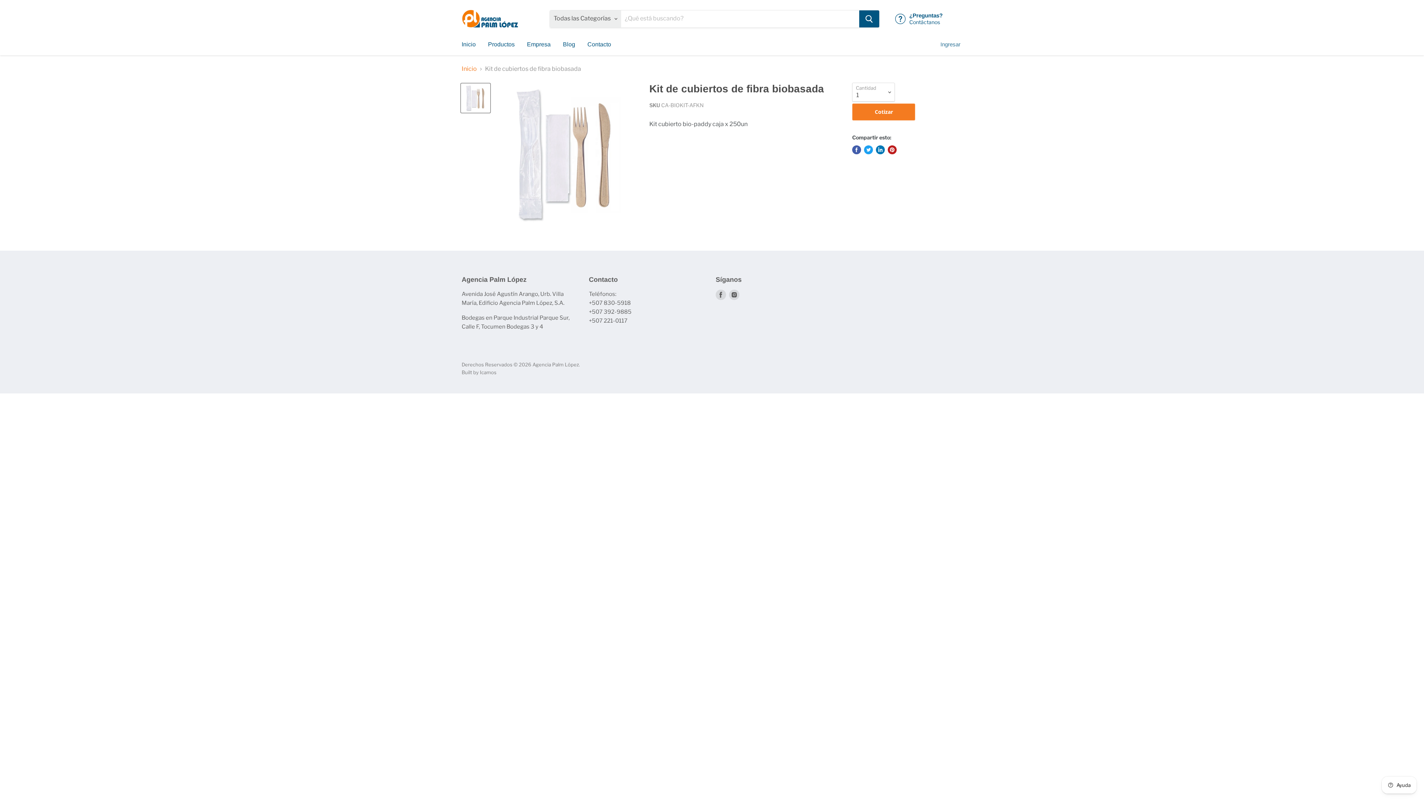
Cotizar (884, 111)
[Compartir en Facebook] (856, 149)
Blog (569, 44)
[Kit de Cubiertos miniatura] (475, 98)
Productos (501, 44)
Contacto (599, 44)
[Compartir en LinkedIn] (880, 149)
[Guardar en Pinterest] (892, 149)
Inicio (469, 44)
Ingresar (950, 44)
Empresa (539, 44)
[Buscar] (869, 18)
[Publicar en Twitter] (868, 149)
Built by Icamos (479, 372)
